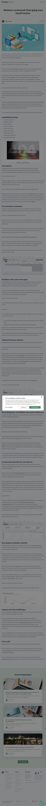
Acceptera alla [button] (34, 407)
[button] (9, 407)
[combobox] (41, 397)
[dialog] (23, 403)
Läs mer (34, 404)
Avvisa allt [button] (23, 407)
